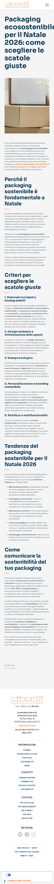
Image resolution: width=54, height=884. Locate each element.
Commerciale (27, 781)
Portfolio (27, 758)
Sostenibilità (27, 762)
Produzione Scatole (27, 754)
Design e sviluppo (27, 785)
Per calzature (27, 803)
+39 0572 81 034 (27, 725)
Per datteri (27, 818)
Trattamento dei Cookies (27, 852)
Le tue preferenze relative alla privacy (30, 874)
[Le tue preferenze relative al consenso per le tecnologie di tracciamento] (4, 881)
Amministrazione (27, 777)
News (27, 765)
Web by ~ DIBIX (26, 855)
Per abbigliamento (27, 806)
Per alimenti (27, 810)
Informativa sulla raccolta (17, 880)
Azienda (27, 750)
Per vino (27, 814)
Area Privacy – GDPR (27, 848)
